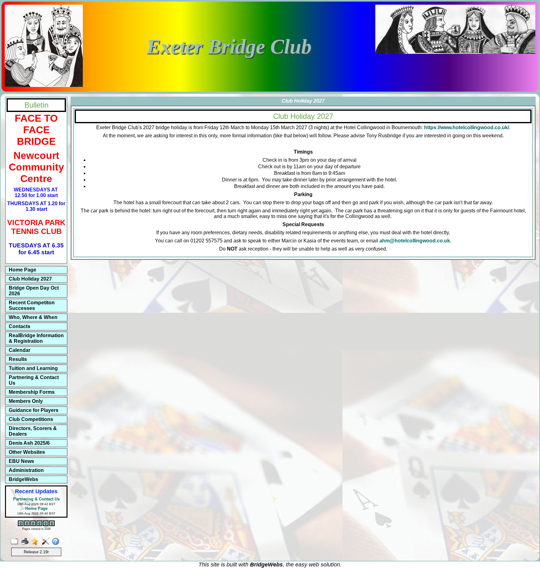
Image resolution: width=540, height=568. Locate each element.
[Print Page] (26, 542)
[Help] (57, 542)
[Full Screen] (16, 542)
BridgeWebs (23, 479)
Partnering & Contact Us (34, 380)
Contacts (19, 326)
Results (18, 359)
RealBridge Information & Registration (36, 338)
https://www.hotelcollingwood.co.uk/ (466, 127)
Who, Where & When (33, 317)
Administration (26, 470)
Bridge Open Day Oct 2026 (34, 290)
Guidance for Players (33, 410)
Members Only (26, 401)
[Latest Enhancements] (36, 542)
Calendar (19, 350)
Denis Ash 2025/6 (29, 443)
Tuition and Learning (33, 368)
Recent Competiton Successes (32, 305)
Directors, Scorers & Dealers (33, 431)
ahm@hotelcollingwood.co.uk (414, 240)
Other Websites (27, 452)
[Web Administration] (47, 542)
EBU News (21, 461)
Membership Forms (32, 392)
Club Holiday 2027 (30, 278)
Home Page (22, 269)
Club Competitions (31, 419)
